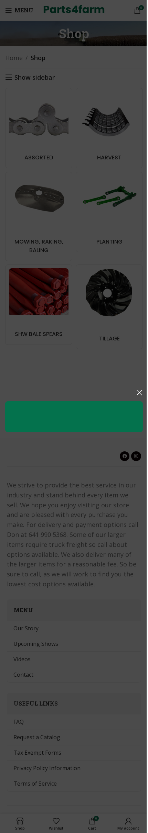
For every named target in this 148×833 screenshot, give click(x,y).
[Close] (139, 392)
